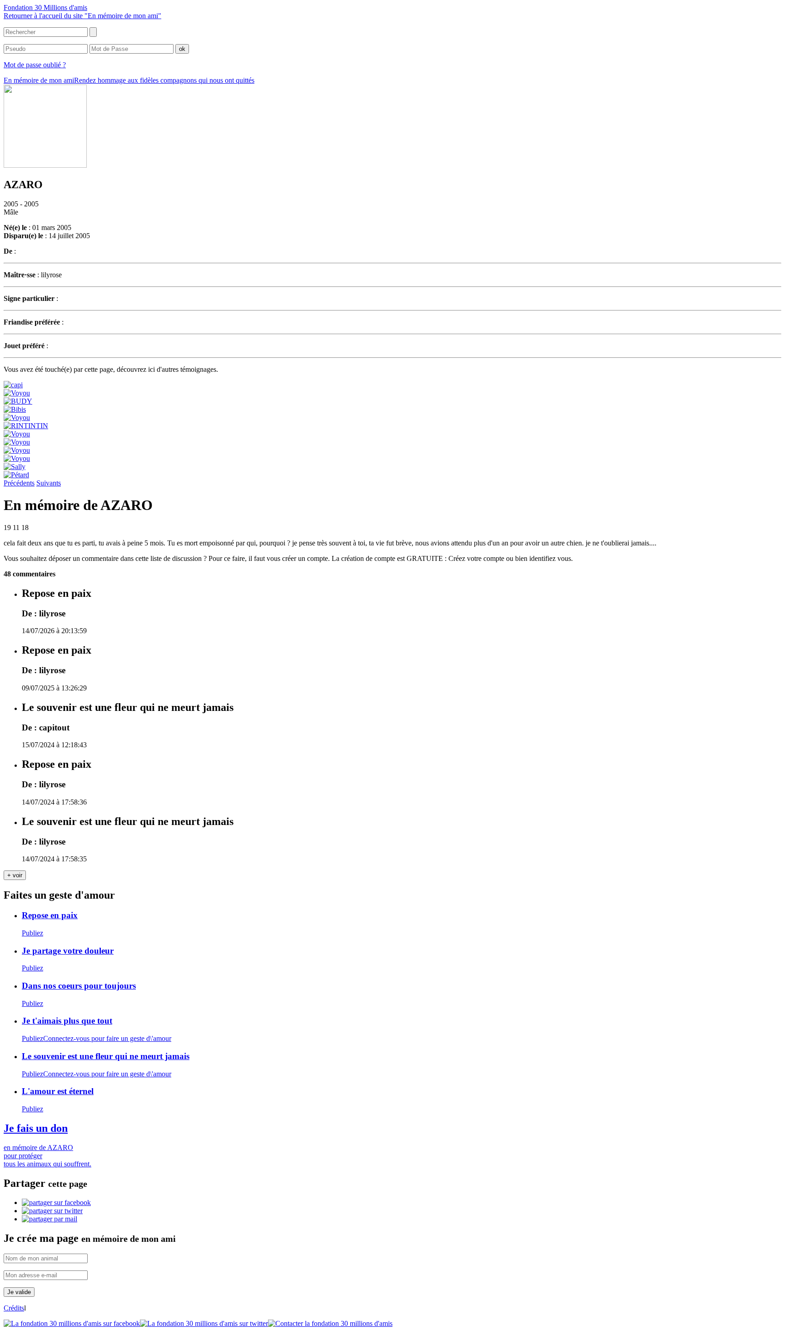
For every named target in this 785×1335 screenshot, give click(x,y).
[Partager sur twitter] (52, 1211)
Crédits (14, 1308)
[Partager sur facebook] (56, 1202)
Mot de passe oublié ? (35, 65)
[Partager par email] (49, 1219)
